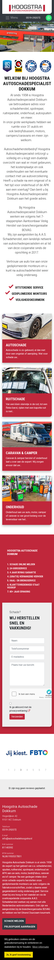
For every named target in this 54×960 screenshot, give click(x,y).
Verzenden (17, 716)
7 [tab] (45, 770)
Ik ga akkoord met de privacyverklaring (20, 709)
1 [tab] (8, 770)
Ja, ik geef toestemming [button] (18, 954)
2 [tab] (14, 770)
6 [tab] (39, 770)
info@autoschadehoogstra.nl (17, 838)
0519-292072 (9, 829)
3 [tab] (21, 770)
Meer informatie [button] (40, 947)
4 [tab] (27, 770)
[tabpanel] (27, 752)
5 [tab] (33, 770)
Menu (14, 17)
